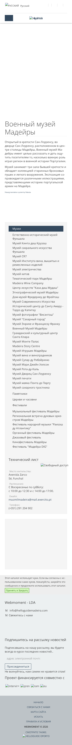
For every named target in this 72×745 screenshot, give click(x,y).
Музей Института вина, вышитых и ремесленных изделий (35, 262)
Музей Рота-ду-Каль (25, 369)
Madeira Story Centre (26, 346)
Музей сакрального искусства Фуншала (32, 249)
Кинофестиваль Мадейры (29, 442)
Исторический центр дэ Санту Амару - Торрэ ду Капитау (37, 308)
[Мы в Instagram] (60, 5)
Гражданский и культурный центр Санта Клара (35, 335)
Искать (38, 716)
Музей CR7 (19, 256)
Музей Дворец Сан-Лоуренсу (31, 373)
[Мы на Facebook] (45, 5)
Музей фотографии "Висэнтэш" (33, 314)
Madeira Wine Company (27, 283)
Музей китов (20, 274)
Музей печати (21, 378)
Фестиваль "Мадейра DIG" (29, 446)
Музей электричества (26, 269)
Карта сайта (38, 712)
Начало (38, 702)
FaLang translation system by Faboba (18, 192)
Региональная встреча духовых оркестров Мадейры (37, 418)
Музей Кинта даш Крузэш (29, 243)
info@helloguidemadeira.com (29, 610)
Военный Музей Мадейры (29, 328)
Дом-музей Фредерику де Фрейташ (35, 297)
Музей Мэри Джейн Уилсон (30, 364)
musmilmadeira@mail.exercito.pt (30, 499)
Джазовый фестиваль (26, 437)
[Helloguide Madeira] (36, 18)
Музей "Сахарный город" (29, 319)
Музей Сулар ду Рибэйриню (30, 360)
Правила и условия (38, 721)
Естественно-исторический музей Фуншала (34, 236)
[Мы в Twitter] (54, 5)
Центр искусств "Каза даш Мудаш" (35, 288)
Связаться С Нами (38, 707)
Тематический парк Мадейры (32, 278)
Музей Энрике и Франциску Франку (36, 324)
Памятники (19, 393)
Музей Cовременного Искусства (33, 301)
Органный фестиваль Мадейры (33, 433)
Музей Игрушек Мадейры (29, 350)
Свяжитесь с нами (21, 615)
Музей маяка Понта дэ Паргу (31, 383)
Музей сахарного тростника (31, 387)
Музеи (16, 228)
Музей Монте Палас (25, 341)
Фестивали (19, 405)
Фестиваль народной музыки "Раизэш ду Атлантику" (37, 426)
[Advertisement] (35, 208)
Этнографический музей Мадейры (35, 292)
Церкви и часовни (24, 399)
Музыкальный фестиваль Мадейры (36, 411)
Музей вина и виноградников (32, 355)
